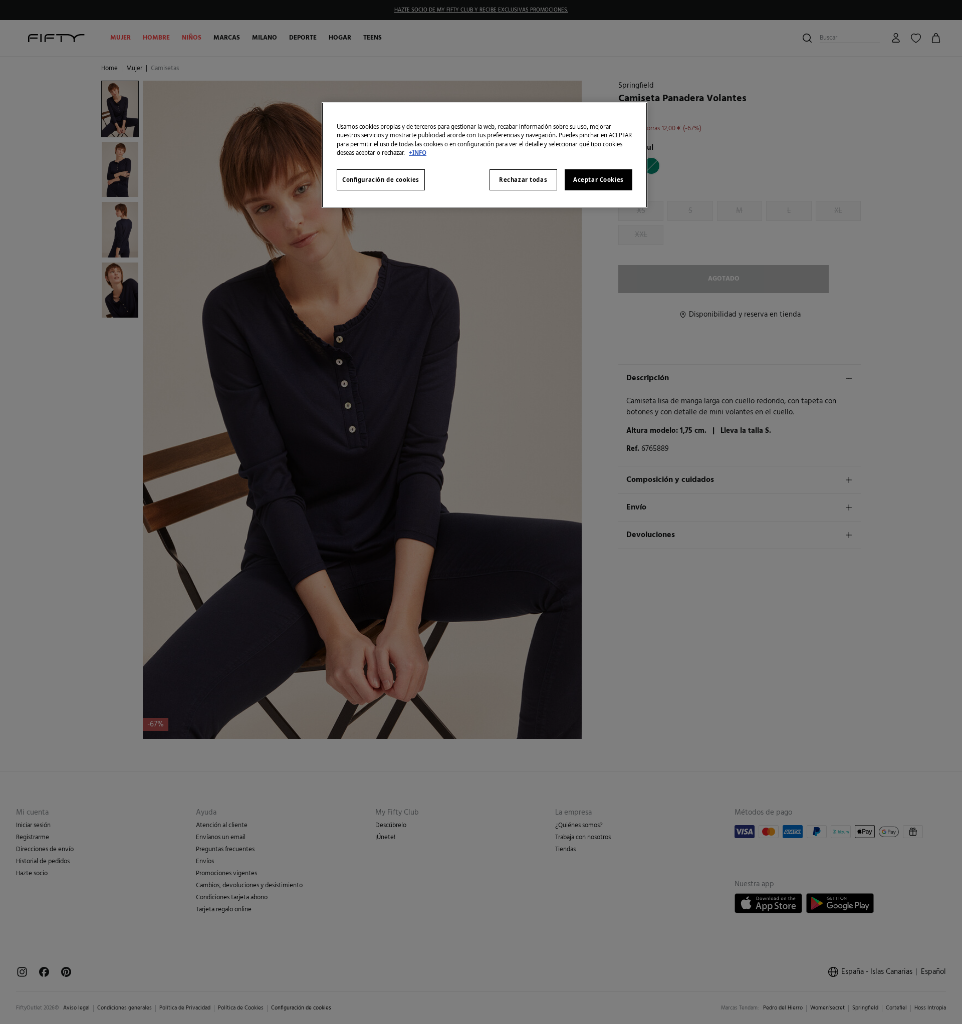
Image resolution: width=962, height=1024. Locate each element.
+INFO (417, 152)
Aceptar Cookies (598, 179)
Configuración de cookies (380, 179)
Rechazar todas (523, 179)
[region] (484, 154)
